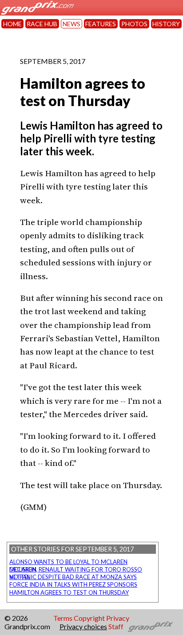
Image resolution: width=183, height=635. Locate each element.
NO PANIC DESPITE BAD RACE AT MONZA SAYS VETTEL (73, 576)
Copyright (89, 618)
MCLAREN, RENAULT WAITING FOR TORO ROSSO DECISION (75, 569)
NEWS (71, 24)
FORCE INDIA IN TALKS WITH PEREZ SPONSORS (73, 584)
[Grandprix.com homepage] (150, 626)
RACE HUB (42, 24)
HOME (12, 24)
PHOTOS (134, 24)
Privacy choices (83, 626)
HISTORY (166, 24)
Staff (115, 626)
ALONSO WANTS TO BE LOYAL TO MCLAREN (68, 561)
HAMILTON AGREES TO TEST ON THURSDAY (69, 592)
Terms (62, 618)
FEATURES (100, 24)
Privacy (117, 618)
